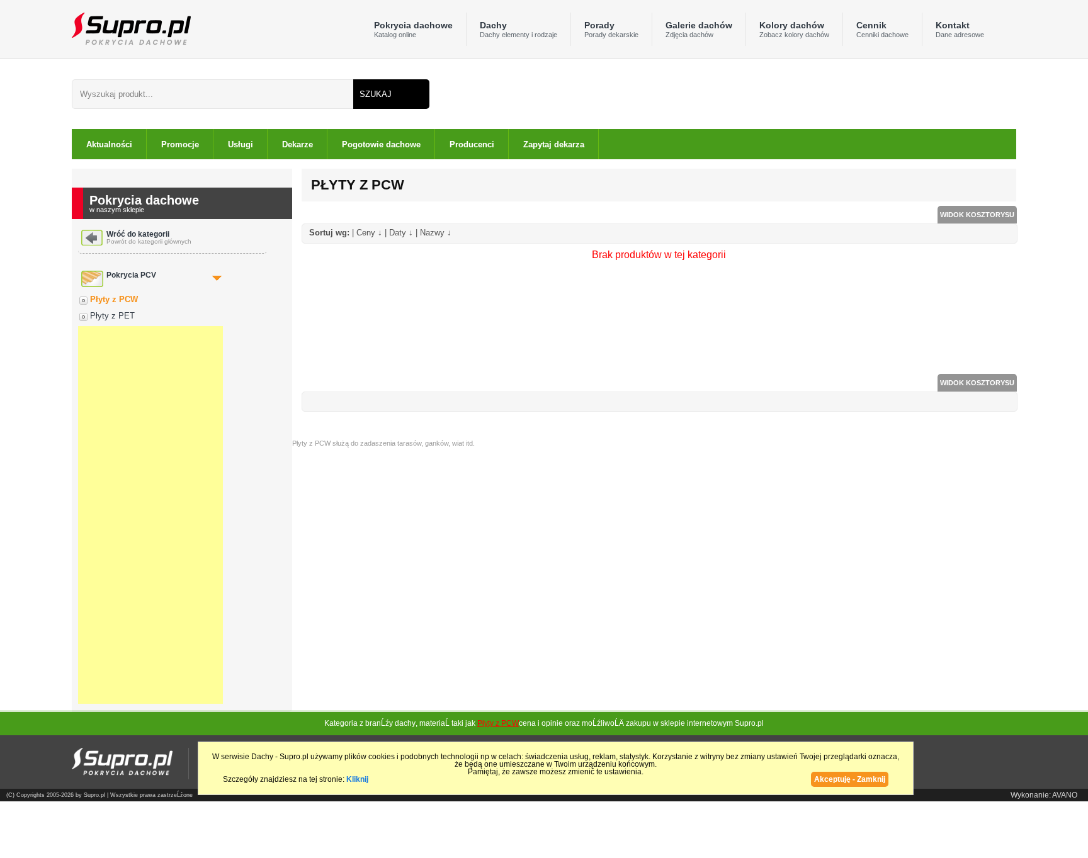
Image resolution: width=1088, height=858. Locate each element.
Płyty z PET (112, 315)
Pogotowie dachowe (381, 144)
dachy (405, 723)
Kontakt (960, 29)
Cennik (882, 29)
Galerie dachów (699, 29)
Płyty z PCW (114, 299)
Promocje (180, 144)
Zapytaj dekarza (553, 144)
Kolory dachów (794, 29)
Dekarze (297, 144)
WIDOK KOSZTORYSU (977, 214)
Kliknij (357, 779)
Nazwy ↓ (435, 232)
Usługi (240, 144)
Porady (611, 29)
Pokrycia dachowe (413, 29)
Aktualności (109, 144)
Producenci (472, 144)
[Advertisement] (150, 515)
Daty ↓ (401, 232)
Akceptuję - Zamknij (849, 779)
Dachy (518, 29)
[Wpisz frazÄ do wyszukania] (212, 94)
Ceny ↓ (369, 232)
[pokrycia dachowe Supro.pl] (131, 28)
